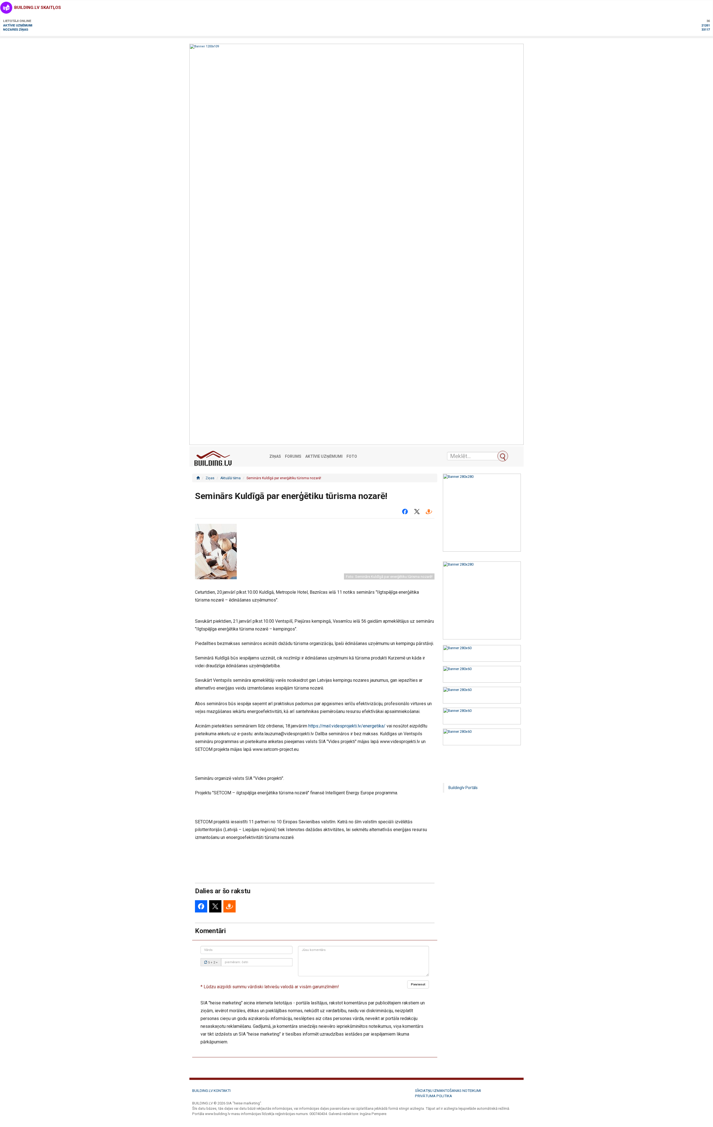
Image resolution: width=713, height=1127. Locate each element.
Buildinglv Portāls (463, 787)
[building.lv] (198, 478)
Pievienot (418, 984)
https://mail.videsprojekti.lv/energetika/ (346, 726)
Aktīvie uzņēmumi (17, 25)
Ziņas (275, 456)
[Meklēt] (502, 456)
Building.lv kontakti (211, 1091)
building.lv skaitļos (37, 7)
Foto (351, 456)
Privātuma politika (433, 1096)
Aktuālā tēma (230, 478)
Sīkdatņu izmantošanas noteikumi (448, 1091)
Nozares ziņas (15, 29)
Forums (293, 456)
